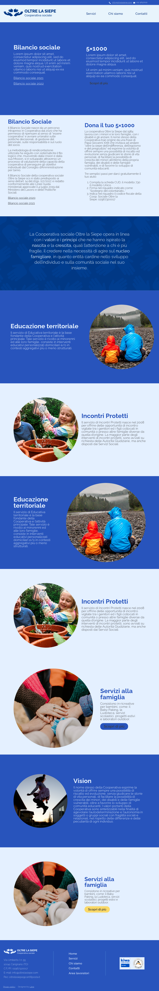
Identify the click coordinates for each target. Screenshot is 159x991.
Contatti (74, 968)
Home (73, 953)
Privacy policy (9, 987)
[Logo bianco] (20, 950)
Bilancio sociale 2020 (21, 197)
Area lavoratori (79, 973)
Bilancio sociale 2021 (28, 78)
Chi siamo (75, 963)
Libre (32, 987)
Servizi (73, 958)
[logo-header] (30, 10)
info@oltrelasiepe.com (122, 2)
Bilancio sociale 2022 (29, 83)
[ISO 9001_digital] (132, 959)
